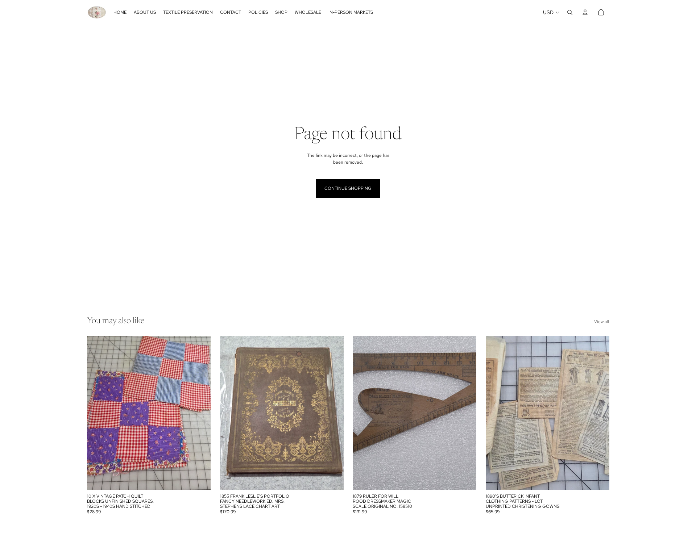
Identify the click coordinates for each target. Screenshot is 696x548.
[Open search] (570, 12)
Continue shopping (348, 188)
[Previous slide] (98, 413)
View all (601, 322)
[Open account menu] (585, 12)
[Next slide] (200, 413)
